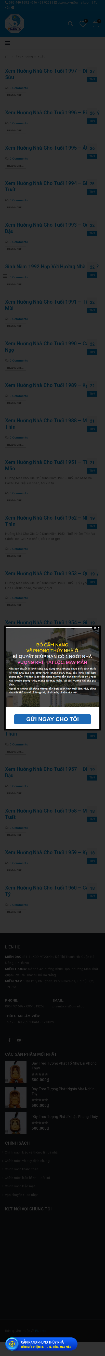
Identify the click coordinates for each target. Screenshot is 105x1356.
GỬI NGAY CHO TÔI (52, 719)
